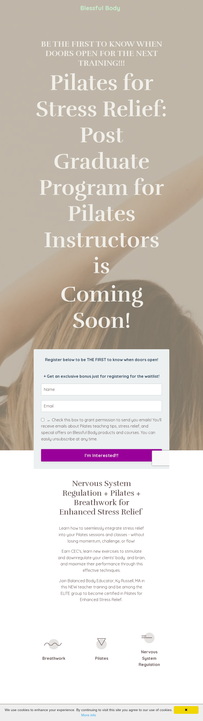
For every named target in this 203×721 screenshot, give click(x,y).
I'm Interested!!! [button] (101, 455)
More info (88, 715)
